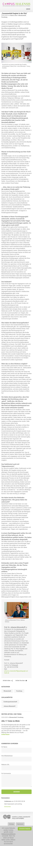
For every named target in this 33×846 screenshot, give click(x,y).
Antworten (7, 807)
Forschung (4, 17)
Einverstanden (24, 829)
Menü (28, 9)
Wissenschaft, (22, 15)
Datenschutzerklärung (8, 834)
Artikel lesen (5, 734)
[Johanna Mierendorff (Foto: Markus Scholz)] (16, 610)
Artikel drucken (20, 680)
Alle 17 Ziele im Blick (10, 721)
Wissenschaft (7, 691)
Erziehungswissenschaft (10, 701)
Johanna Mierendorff (9, 706)
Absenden (16, 792)
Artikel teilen (7, 680)
